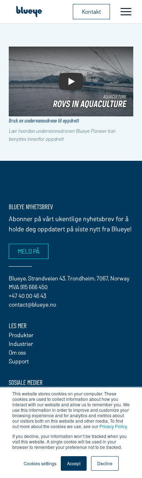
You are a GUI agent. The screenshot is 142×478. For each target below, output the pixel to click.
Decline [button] (105, 463)
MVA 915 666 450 (28, 286)
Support (19, 361)
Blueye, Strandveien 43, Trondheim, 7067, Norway (69, 278)
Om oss (17, 352)
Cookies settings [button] (40, 463)
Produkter (21, 334)
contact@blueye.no (32, 304)
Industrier (21, 343)
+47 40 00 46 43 (27, 295)
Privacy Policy (113, 426)
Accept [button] (73, 463)
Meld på (28, 251)
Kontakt (91, 11)
